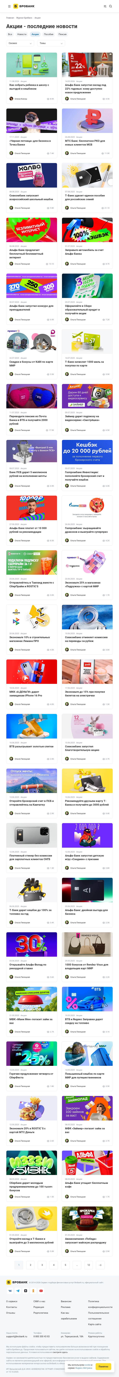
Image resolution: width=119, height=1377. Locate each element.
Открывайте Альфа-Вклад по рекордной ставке (27, 966)
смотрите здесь (60, 1352)
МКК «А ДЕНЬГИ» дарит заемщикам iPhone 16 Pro (25, 693)
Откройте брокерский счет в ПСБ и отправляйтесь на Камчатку (31, 802)
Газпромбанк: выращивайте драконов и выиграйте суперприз (86, 530)
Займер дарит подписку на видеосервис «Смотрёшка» (82, 418)
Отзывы (10, 1312)
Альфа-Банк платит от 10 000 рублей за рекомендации (28, 530)
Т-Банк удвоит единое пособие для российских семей (85, 197)
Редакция (38, 1307)
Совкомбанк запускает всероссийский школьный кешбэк (31, 197)
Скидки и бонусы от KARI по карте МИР (31, 363)
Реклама (65, 1307)
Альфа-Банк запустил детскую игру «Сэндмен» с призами (84, 857)
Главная (10, 18)
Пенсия (62, 34)
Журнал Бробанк (24, 18)
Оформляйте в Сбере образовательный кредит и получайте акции (82, 309)
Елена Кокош (21, 99)
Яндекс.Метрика (83, 1368)
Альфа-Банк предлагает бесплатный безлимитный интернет (26, 253)
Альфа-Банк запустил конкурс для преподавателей (31, 307)
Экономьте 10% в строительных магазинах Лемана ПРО (29, 639)
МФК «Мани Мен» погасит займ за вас (30, 1021)
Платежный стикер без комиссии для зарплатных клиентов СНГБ (30, 857)
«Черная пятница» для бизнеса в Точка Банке (30, 142)
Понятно (103, 1366)
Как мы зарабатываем (69, 1315)
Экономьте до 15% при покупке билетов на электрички (85, 693)
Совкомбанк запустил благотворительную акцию (82, 748)
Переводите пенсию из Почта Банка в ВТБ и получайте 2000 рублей (28, 420)
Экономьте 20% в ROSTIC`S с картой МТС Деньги (27, 1130)
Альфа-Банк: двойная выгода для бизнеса (86, 912)
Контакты (11, 1307)
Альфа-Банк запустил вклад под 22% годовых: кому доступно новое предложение (85, 88)
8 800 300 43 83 (41, 1336)
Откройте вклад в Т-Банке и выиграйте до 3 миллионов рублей (31, 1240)
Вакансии (66, 1301)
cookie (87, 1365)
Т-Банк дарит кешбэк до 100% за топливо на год (30, 912)
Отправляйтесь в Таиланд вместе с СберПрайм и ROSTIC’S (31, 584)
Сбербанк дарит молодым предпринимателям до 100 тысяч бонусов (30, 1186)
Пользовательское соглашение (98, 1315)
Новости (21, 34)
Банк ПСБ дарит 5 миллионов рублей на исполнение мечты (28, 474)
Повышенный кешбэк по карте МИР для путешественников (84, 1075)
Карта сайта (94, 1324)
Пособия (48, 34)
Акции (24, 81)
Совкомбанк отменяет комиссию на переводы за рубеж (86, 639)
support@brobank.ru (16, 1336)
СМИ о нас (39, 1301)
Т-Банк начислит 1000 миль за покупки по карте (84, 363)
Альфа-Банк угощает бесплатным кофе (86, 1184)
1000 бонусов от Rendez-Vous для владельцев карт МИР (86, 966)
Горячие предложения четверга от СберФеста (31, 1075)
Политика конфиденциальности (100, 1304)
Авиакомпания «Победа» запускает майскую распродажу (85, 1240)
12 (88, 1265)
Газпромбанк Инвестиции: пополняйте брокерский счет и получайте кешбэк (84, 476)
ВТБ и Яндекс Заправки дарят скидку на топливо (84, 1021)
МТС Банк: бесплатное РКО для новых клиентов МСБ (85, 142)
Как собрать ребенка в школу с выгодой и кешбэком (29, 86)
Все (10, 34)
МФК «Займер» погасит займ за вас (85, 1130)
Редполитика (40, 1312)
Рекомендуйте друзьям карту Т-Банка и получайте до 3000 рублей (87, 802)
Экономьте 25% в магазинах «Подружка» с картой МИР (83, 584)
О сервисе (11, 1301)
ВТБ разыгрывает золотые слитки (31, 746)
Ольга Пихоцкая (78, 99)
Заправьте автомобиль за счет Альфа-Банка (84, 251)
